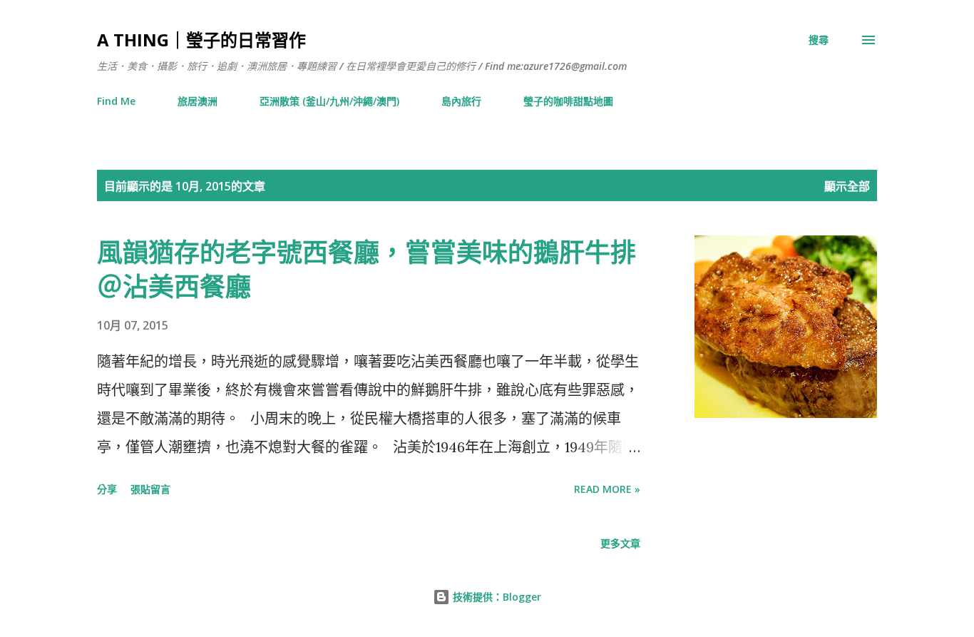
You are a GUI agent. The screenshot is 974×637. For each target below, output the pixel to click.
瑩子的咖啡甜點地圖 (568, 101)
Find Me (116, 101)
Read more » (607, 489)
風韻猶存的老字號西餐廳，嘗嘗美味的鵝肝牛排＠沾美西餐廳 (366, 269)
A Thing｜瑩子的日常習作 (201, 39)
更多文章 (620, 543)
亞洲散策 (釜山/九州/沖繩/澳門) (329, 101)
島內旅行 (461, 101)
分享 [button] (107, 489)
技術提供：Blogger (495, 596)
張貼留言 (150, 489)
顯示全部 (847, 186)
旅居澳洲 (197, 101)
